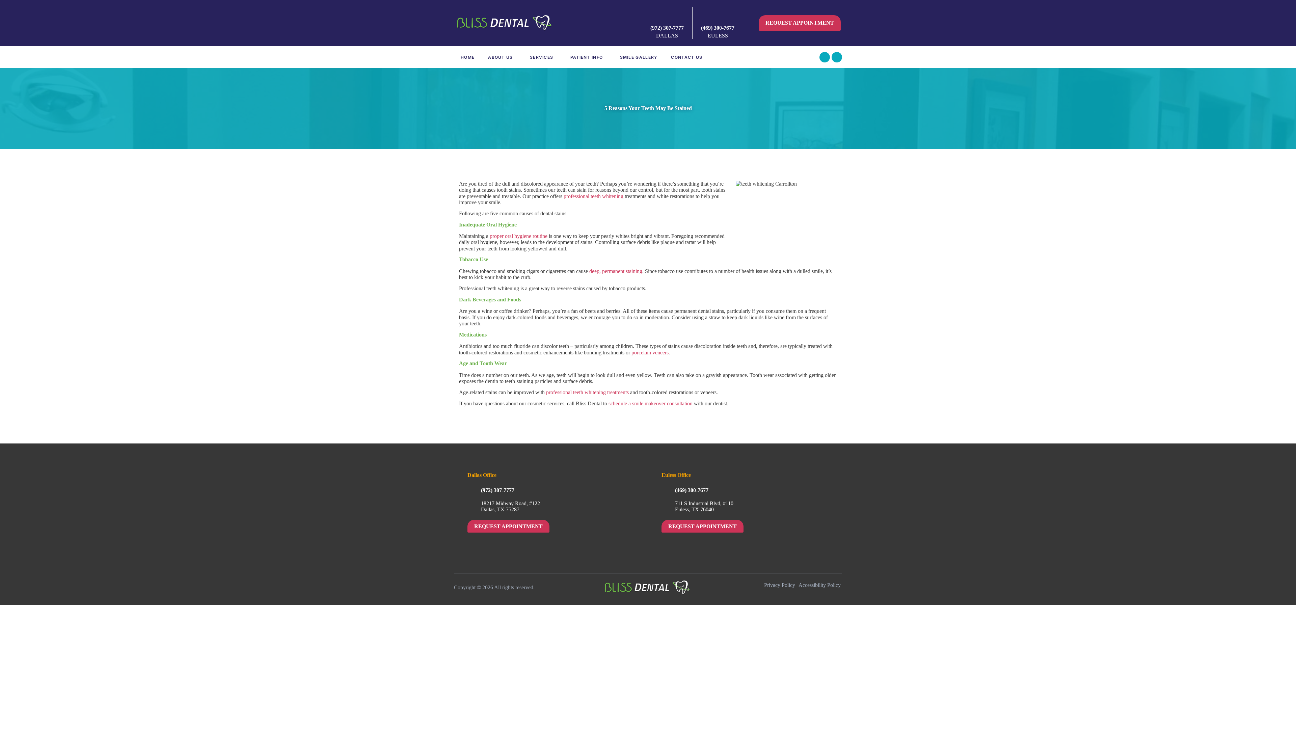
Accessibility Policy (820, 585)
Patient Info (586, 57)
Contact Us (686, 57)
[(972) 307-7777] (667, 16)
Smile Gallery (639, 57)
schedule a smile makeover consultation (651, 403)
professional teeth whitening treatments (587, 392)
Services (541, 57)
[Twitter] (837, 57)
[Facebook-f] (824, 57)
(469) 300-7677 (717, 28)
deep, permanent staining (615, 271)
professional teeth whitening (593, 196)
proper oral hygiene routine (518, 236)
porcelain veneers (650, 352)
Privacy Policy (779, 585)
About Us (500, 57)
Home (468, 57)
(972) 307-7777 (667, 28)
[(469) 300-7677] (718, 16)
